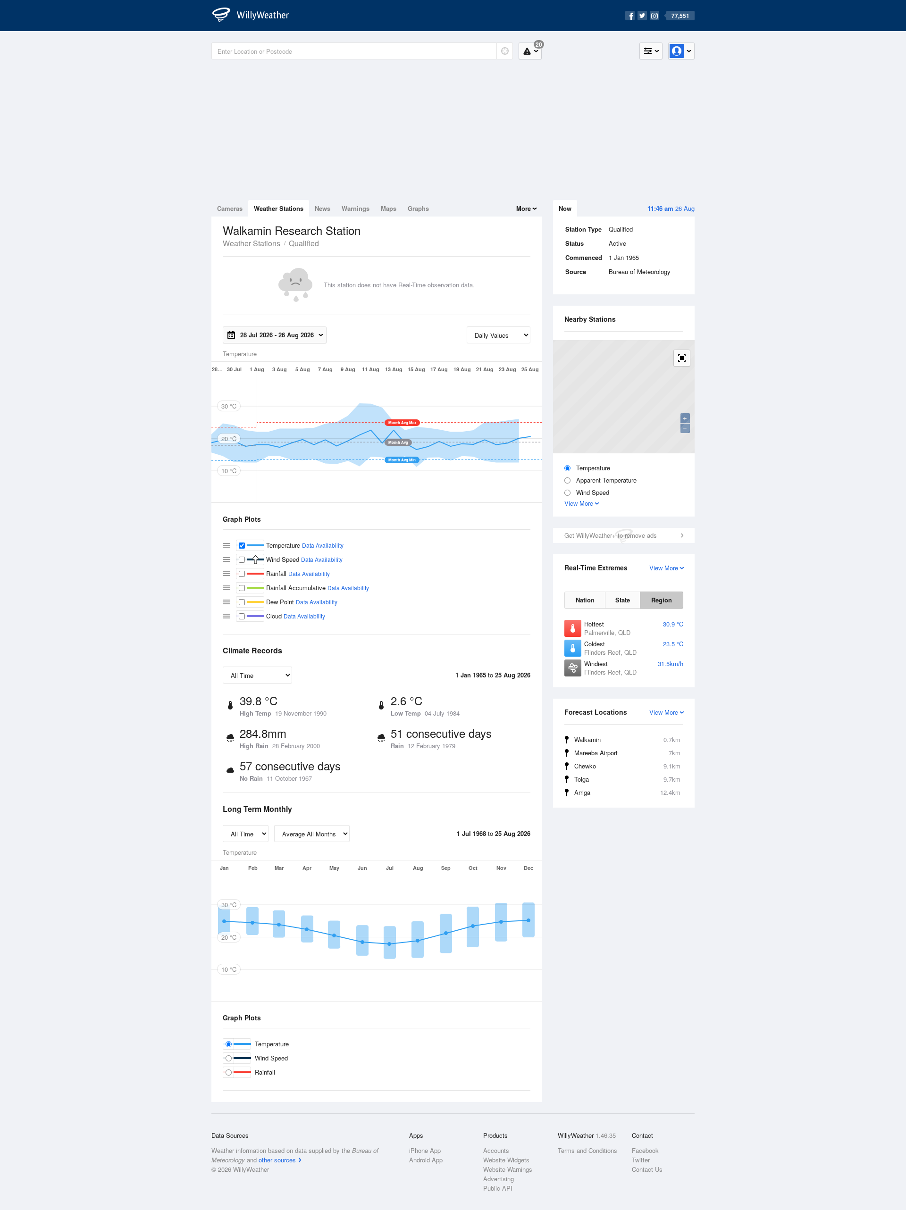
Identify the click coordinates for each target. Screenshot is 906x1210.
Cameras (230, 208)
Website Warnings (507, 1169)
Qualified (304, 243)
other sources (277, 1159)
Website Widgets (506, 1159)
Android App (426, 1159)
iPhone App (425, 1150)
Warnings (355, 208)
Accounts (496, 1150)
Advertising (498, 1178)
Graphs (418, 208)
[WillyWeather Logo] (255, 15)
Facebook (645, 1150)
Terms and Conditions (587, 1150)
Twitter (641, 1159)
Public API (497, 1188)
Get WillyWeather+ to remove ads (610, 535)
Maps (388, 208)
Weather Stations (278, 208)
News (322, 208)
